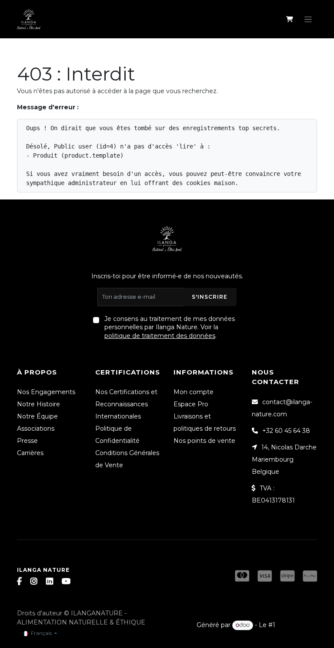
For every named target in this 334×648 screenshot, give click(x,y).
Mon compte (194, 392)
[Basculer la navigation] (308, 19)
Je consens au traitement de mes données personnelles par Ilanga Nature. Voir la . (169, 327)
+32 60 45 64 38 (286, 431)
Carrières (30, 453)
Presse (27, 441)
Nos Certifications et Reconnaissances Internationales (126, 404)
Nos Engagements (46, 392)
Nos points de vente (204, 441)
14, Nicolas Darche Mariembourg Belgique (284, 459)
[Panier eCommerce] (289, 19)
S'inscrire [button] (209, 297)
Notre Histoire (38, 404)
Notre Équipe (37, 416)
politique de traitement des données (159, 336)
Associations (35, 428)
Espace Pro (191, 404)
